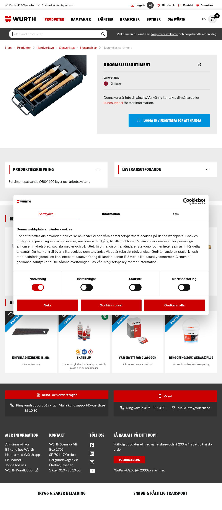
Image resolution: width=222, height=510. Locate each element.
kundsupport (113, 102)
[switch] (86, 287)
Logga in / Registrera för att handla (172, 120)
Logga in (140, 5)
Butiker (154, 19)
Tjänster (105, 19)
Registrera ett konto (164, 34)
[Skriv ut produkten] (199, 64)
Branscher (129, 19)
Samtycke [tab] (46, 214)
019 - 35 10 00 (69, 470)
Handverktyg (45, 47)
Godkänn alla (174, 305)
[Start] (21, 19)
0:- (209, 18)
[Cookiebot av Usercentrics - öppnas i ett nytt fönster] (186, 201)
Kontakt (188, 5)
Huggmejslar (88, 47)
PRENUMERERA (129, 460)
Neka (47, 305)
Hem (8, 47)
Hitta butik (168, 5)
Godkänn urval (111, 305)
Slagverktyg (67, 47)
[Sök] (103, 34)
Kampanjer (81, 19)
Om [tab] (176, 214)
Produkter (54, 19)
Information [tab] (111, 214)
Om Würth (177, 19)
